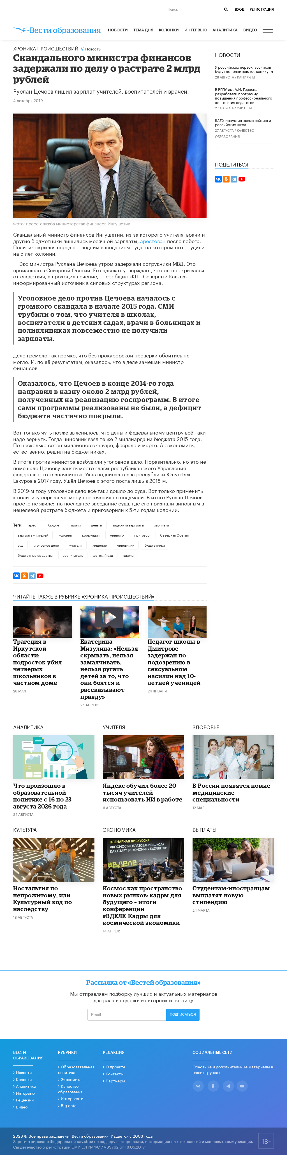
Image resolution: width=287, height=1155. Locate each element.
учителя (75, 545)
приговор (142, 534)
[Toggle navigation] (268, 30)
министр (117, 534)
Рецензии (25, 1099)
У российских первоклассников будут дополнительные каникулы (244, 69)
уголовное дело (46, 545)
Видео (250, 30)
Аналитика (225, 30)
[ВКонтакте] (16, 575)
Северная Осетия (174, 534)
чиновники (125, 545)
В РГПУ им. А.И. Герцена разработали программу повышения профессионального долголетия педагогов (243, 95)
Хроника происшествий (45, 48)
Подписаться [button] (183, 1015)
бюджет (54, 524)
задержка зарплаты (128, 524)
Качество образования (70, 1088)
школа (128, 555)
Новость (93, 48)
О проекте (115, 1066)
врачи (76, 524)
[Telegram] (32, 575)
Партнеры (115, 1080)
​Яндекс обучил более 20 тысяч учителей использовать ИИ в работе (142, 792)
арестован (153, 240)
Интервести (72, 1098)
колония (65, 534)
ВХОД (239, 9)
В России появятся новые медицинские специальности (231, 792)
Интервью (195, 30)
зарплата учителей (33, 534)
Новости (118, 30)
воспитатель (73, 555)
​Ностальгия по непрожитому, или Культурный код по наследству (42, 898)
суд (20, 545)
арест (33, 524)
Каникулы (246, 76)
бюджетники (155, 545)
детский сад (103, 555)
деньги (96, 524)
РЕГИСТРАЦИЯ (262, 9)
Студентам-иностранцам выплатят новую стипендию (231, 895)
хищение (99, 545)
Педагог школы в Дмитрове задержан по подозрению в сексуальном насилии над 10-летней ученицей (174, 662)
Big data (69, 1105)
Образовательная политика (76, 1069)
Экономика (71, 1079)
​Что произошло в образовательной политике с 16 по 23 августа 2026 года (42, 796)
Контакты (115, 1073)
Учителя (244, 107)
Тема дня (143, 30)
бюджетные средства (35, 555)
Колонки (169, 30)
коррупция (90, 534)
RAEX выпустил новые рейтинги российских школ (243, 122)
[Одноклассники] (24, 575)
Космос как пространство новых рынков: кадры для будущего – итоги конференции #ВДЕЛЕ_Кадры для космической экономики (142, 905)
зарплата (161, 524)
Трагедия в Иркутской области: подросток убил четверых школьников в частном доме (37, 662)
